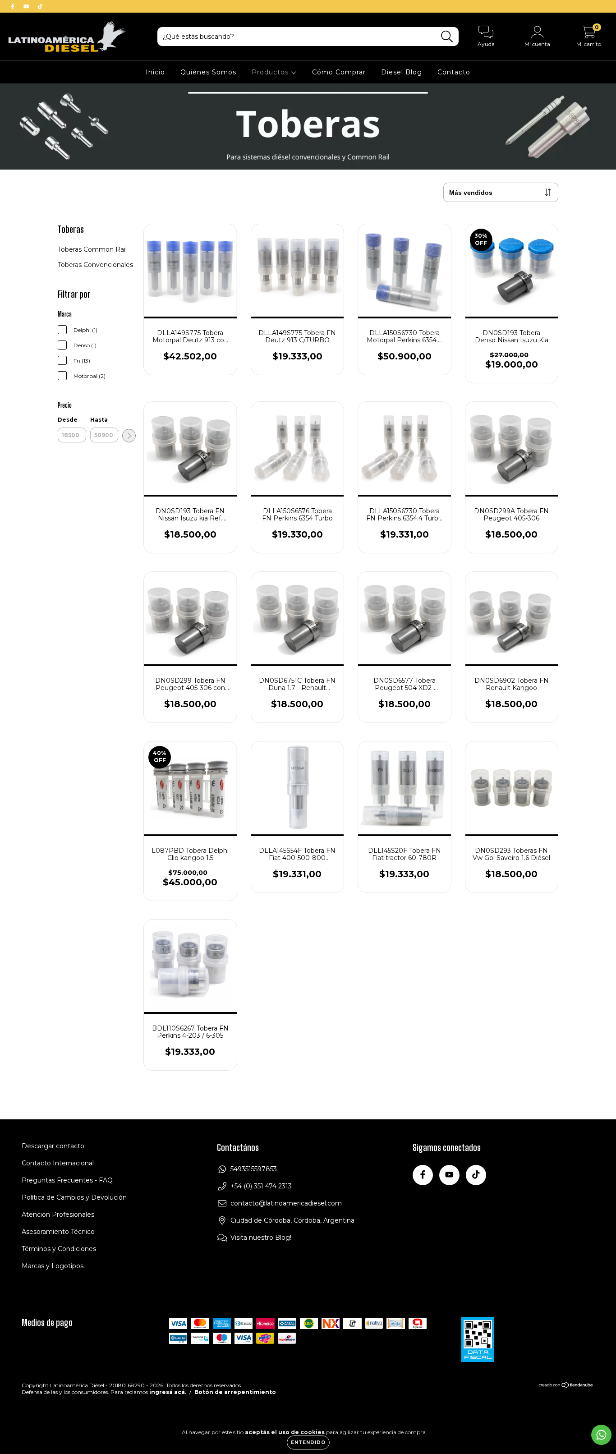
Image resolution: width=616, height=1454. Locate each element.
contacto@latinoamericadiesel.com (286, 1203)
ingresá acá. (167, 1392)
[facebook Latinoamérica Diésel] (13, 6)
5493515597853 (253, 1169)
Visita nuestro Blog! (260, 1237)
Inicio (155, 72)
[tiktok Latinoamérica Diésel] (40, 6)
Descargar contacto (53, 1146)
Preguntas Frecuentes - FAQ (67, 1180)
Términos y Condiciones (59, 1249)
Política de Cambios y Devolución (74, 1197)
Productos (271, 72)
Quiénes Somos (208, 72)
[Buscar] (447, 36)
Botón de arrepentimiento (235, 1392)
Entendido (308, 1442)
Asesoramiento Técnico (58, 1232)
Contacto (453, 72)
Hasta (99, 419)
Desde (68, 419)
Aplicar (129, 435)
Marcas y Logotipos (52, 1266)
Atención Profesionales (58, 1214)
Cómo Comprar (339, 72)
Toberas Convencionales (95, 265)
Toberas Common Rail (92, 249)
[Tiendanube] (566, 1386)
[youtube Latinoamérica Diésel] (27, 6)
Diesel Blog (401, 72)
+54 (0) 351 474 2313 (261, 1186)
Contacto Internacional (58, 1163)
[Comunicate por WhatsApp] (601, 1435)
